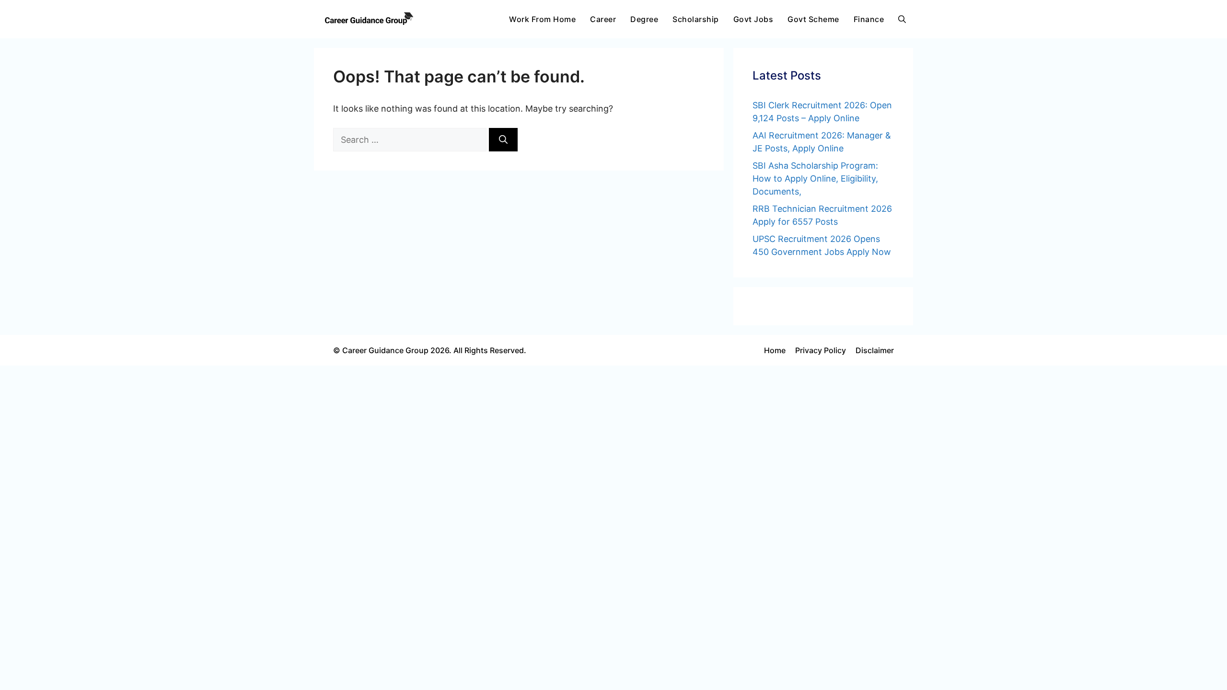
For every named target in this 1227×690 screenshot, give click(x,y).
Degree (644, 19)
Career (603, 19)
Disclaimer (875, 350)
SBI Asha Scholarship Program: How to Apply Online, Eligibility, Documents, (815, 178)
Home (775, 350)
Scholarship (695, 19)
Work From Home (542, 19)
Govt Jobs (753, 19)
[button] (902, 19)
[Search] (503, 139)
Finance (869, 19)
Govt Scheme (813, 19)
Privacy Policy (820, 350)
